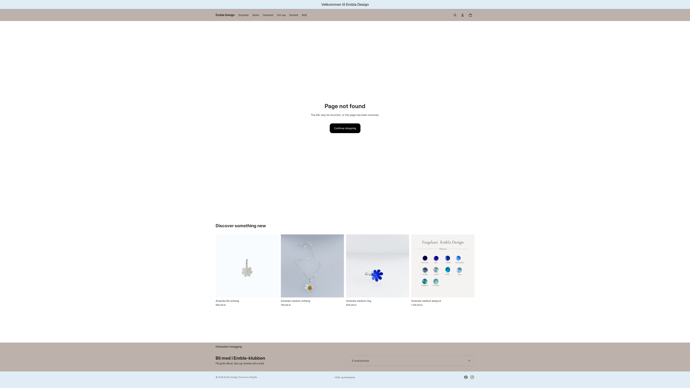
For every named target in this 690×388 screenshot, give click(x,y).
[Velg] (273, 292)
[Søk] (455, 15)
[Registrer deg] (469, 360)
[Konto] (462, 15)
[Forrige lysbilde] (351, 266)
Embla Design (231, 377)
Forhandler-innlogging (229, 346)
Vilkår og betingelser (345, 377)
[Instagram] (472, 377)
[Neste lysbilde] (403, 266)
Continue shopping (345, 128)
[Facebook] (466, 377)
